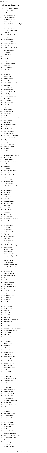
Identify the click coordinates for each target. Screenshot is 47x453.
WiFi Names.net (4, 1)
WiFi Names (27, 451)
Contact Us (19, 451)
